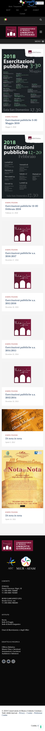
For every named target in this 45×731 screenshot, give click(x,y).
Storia (4, 620)
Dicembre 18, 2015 (11, 307)
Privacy (22, 713)
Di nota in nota (13, 438)
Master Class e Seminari (11, 649)
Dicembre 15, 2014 (11, 354)
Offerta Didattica (8, 647)
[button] (38, 41)
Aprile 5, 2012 (10, 442)
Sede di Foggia (7, 622)
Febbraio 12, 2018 (11, 213)
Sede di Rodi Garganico (11, 624)
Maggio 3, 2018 (10, 127)
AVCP (8, 10)
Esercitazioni (11, 117)
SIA (17, 10)
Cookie (29, 713)
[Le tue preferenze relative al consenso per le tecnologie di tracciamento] (41, 727)
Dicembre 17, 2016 (11, 260)
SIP (25, 10)
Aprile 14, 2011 (10, 519)
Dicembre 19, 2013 (11, 401)
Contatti (22, 14)
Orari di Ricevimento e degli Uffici (15, 630)
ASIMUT (36, 10)
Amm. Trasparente (15, 6)
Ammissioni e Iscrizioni (11, 651)
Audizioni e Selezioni (10, 654)
